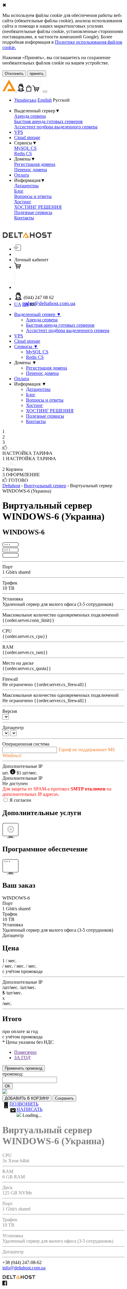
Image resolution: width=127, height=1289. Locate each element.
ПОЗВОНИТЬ (23, 1103)
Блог (19, 191)
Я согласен (20, 800)
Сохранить (64, 1098)
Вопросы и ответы (33, 196)
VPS (18, 132)
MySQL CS (25, 148)
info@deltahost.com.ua (23, 1267)
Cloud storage (27, 137)
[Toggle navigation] (45, 91)
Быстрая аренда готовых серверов (48, 121)
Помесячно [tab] (25, 1052)
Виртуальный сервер (45, 485)
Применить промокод (24, 1068)
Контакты (24, 217)
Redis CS (23, 153)
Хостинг (22, 201)
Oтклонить (14, 73)
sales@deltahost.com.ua (49, 303)
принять (37, 73)
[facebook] (4, 1283)
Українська (25, 100)
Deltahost (11, 485)
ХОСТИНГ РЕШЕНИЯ (38, 207)
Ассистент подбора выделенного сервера (55, 126)
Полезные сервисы (33, 212)
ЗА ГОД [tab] (22, 1057)
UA (17, 304)
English (45, 100)
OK (7, 1086)
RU (33, 304)
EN (25, 304)
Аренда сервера (30, 116)
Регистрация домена (34, 164)
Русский (61, 100)
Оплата (21, 174)
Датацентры (26, 185)
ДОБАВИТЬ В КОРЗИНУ (27, 1098)
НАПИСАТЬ (30, 1109)
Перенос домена (30, 169)
